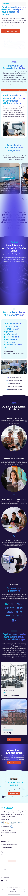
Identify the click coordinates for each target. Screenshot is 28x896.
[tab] (14, 90)
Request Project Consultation (11, 32)
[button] (24, 4)
